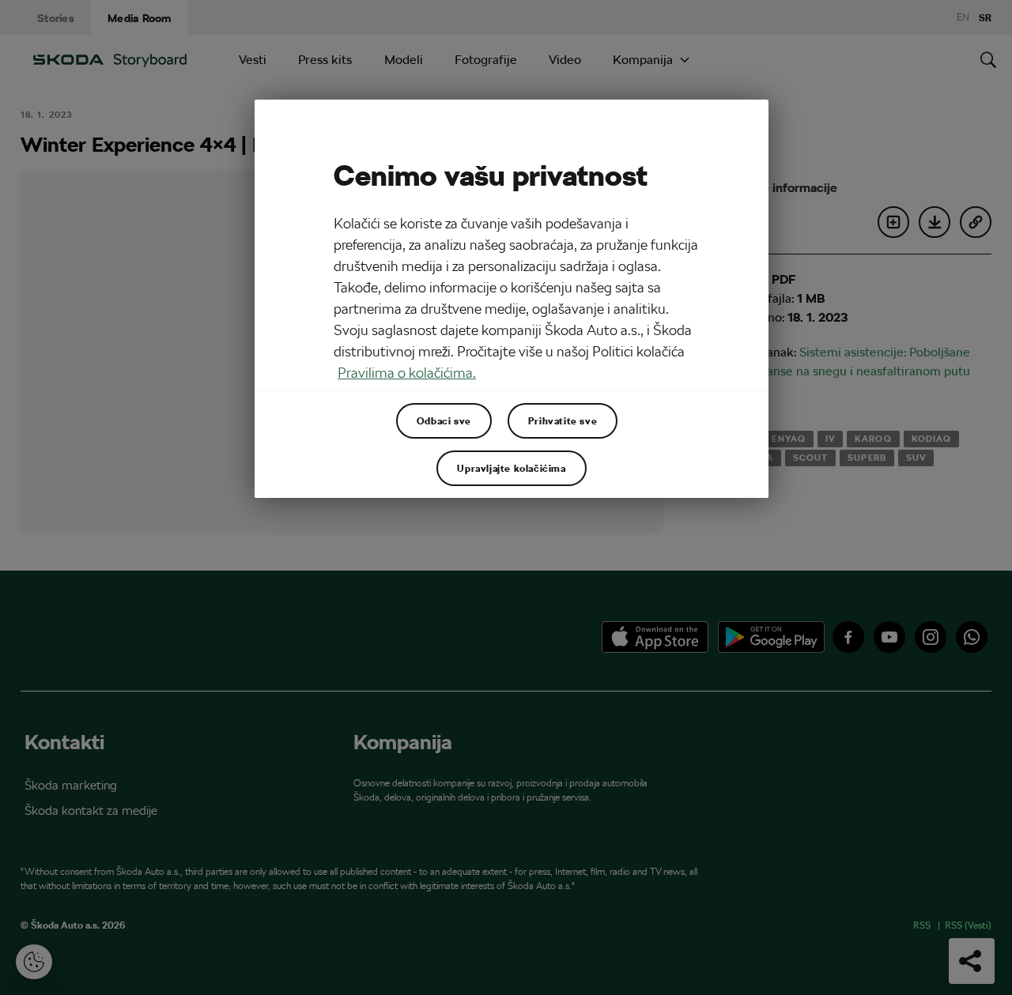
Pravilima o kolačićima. (407, 372)
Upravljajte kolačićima (511, 468)
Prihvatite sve (562, 420)
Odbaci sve (444, 420)
